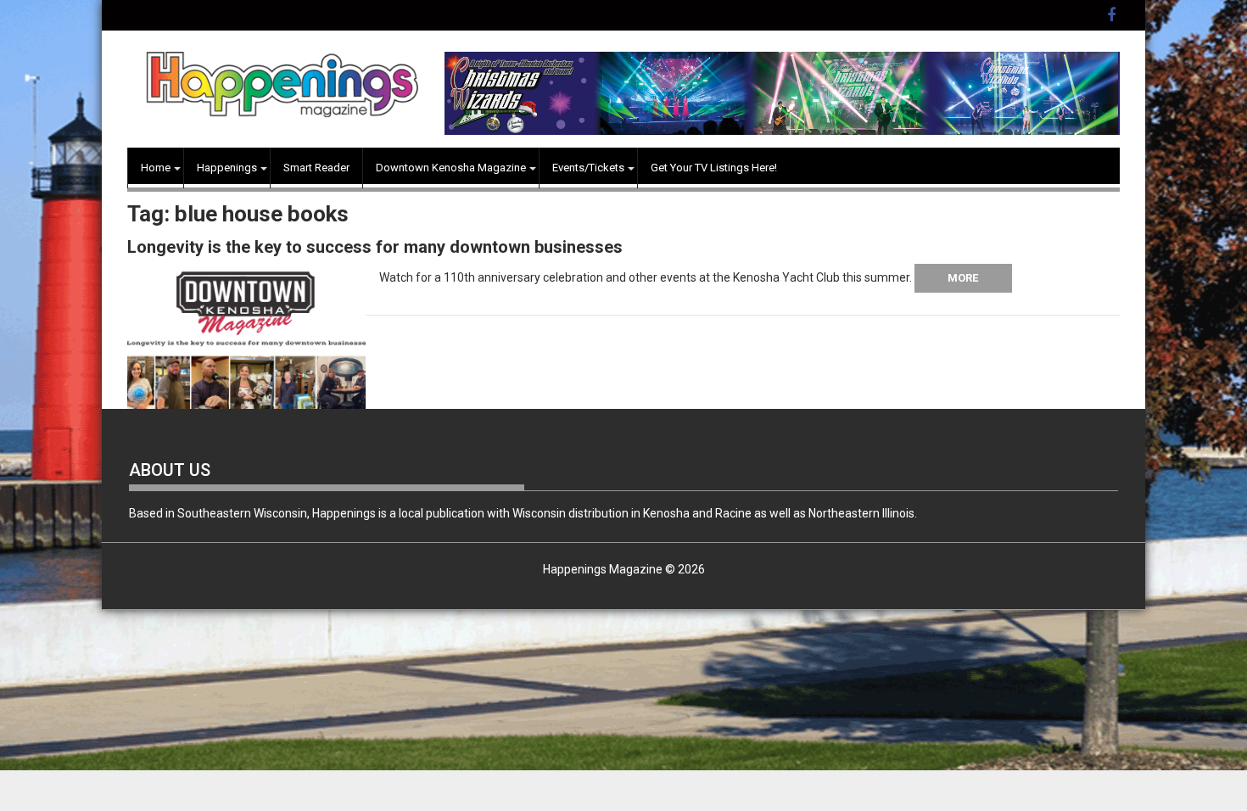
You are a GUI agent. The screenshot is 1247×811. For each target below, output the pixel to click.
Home (156, 167)
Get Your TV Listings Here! (714, 167)
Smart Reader (316, 167)
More (963, 277)
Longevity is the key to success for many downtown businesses (375, 247)
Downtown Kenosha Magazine (451, 167)
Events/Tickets (588, 167)
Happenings (227, 167)
